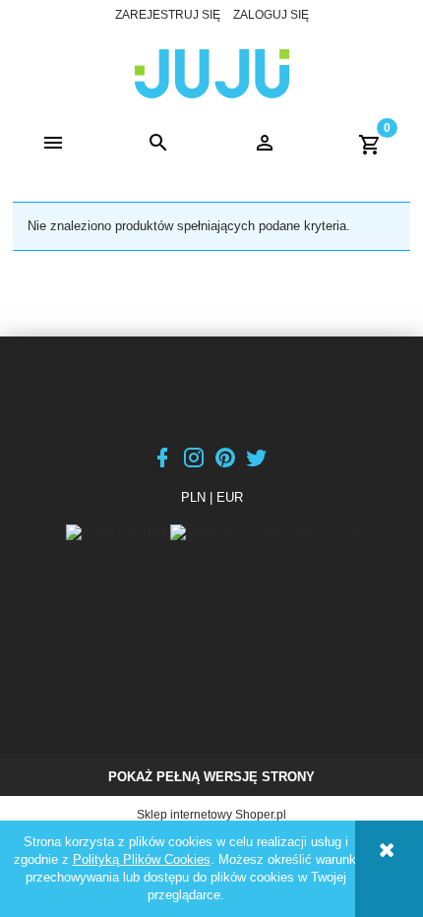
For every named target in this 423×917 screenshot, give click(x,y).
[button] (53, 143)
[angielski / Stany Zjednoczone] (264, 532)
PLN (193, 497)
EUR (229, 497)
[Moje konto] (265, 143)
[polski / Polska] (118, 532)
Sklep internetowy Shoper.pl (211, 815)
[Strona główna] (212, 72)
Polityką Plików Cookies (142, 859)
